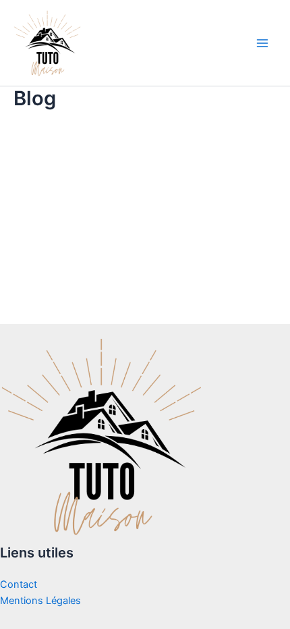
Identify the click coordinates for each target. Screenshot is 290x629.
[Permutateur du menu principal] (262, 43)
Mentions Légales (40, 601)
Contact (18, 584)
